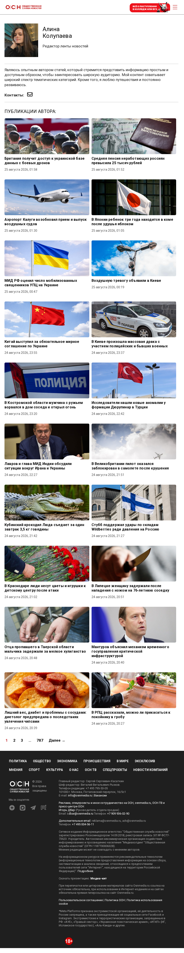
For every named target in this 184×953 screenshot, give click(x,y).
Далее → (57, 740)
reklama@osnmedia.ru (106, 820)
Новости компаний (150, 770)
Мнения (15, 770)
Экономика (67, 761)
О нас (74, 770)
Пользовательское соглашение (81, 900)
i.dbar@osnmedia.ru (80, 813)
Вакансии (100, 795)
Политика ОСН (115, 900)
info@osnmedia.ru (80, 795)
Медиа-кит (98, 878)
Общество (42, 761)
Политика (18, 761)
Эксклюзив (145, 761)
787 (40, 740)
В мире (123, 761)
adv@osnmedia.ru (134, 820)
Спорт (34, 770)
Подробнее (85, 871)
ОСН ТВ (90, 770)
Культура (54, 770)
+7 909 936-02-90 (118, 813)
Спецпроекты (115, 770)
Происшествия (96, 761)
